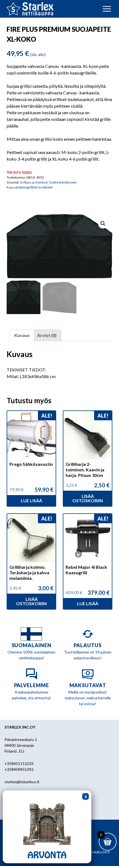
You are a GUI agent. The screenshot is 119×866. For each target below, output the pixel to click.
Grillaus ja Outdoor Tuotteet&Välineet (48, 182)
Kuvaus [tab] (22, 335)
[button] (103, 224)
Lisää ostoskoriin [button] (87, 498)
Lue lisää (31, 500)
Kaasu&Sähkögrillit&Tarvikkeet (30, 187)
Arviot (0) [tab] (46, 335)
